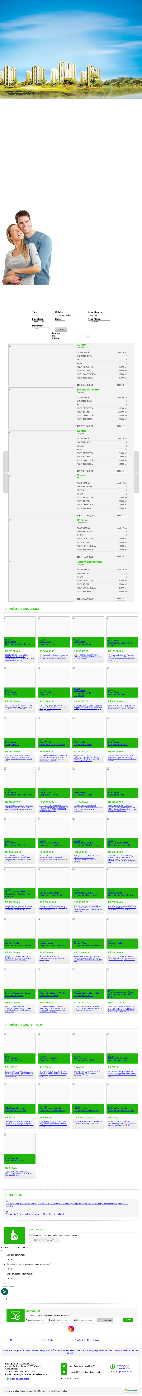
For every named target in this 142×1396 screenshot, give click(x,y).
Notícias (13, 1340)
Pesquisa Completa (22, 1350)
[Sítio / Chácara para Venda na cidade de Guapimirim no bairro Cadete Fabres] (88, 837)
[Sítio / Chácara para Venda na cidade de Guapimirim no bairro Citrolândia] (122, 837)
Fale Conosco (71, 1353)
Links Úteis (47, 1340)
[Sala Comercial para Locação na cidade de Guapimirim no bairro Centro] (122, 1053)
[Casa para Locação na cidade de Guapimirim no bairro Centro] (20, 1153)
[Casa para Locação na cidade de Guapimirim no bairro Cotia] (20, 1053)
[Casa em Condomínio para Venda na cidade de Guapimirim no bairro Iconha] (20, 988)
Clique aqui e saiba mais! (122, 1371)
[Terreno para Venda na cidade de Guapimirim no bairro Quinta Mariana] (20, 938)
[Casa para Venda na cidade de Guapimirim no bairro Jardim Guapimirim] (41, 601)
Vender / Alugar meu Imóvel (44, 1350)
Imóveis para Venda (66, 1350)
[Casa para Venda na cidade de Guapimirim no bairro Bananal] (41, 559)
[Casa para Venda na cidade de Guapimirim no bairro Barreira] (122, 737)
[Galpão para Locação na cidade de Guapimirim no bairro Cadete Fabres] (88, 1103)
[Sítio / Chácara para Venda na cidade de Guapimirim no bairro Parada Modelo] (54, 837)
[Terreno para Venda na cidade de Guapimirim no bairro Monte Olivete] (54, 938)
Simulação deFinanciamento (123, 1366)
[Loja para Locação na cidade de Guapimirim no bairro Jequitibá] (88, 1053)
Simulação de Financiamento (87, 1340)
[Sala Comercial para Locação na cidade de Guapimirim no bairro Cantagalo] (20, 1103)
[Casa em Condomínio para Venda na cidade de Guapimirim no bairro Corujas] (88, 988)
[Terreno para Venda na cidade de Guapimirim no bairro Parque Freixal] (122, 887)
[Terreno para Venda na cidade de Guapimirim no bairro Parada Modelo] (88, 938)
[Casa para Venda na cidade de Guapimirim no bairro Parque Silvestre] (41, 428)
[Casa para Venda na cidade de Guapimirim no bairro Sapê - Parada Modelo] (122, 636)
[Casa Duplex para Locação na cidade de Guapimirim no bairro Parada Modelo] (122, 1103)
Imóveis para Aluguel (86, 1350)
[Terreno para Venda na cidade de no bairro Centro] (122, 938)
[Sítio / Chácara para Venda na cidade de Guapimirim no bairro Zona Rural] (54, 887)
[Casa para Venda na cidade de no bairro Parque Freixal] (20, 737)
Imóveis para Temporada (108, 1350)
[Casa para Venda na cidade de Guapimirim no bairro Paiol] (122, 687)
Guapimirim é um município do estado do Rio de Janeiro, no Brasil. (35, 1214)
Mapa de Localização (19, 1379)
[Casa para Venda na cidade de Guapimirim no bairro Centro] (41, 385)
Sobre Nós (7, 1350)
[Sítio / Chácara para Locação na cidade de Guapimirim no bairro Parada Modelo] (54, 1103)
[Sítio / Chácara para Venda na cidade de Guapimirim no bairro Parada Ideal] (88, 887)
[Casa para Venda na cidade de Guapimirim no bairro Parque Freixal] (20, 636)
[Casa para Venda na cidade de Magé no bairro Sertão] (41, 516)
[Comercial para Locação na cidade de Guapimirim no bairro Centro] (54, 1053)
